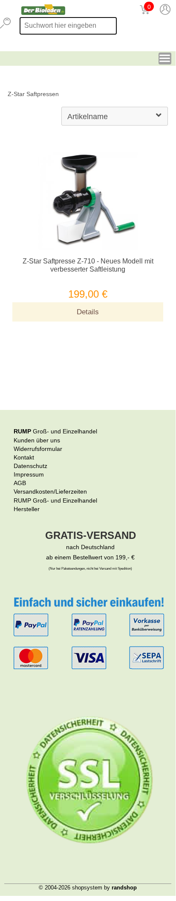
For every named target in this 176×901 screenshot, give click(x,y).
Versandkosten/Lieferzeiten (50, 491)
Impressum (29, 474)
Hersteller (27, 509)
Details (88, 311)
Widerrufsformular (38, 448)
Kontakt (24, 457)
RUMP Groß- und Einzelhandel (55, 500)
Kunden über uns (37, 440)
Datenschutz (30, 465)
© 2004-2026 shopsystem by (88, 887)
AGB (20, 483)
